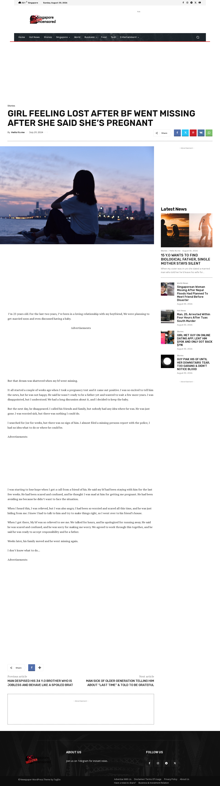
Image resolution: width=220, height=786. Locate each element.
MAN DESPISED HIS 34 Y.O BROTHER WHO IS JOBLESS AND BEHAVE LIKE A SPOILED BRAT (40, 683)
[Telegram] (191, 3)
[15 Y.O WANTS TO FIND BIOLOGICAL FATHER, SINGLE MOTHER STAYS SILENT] (186, 230)
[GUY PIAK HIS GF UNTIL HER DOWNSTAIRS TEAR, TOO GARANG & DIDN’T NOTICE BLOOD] (167, 361)
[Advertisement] (138, 21)
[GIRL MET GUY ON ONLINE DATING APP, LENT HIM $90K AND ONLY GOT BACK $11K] (167, 337)
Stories (11, 106)
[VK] (201, 132)
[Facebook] (183, 3)
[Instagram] (187, 3)
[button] (198, 37)
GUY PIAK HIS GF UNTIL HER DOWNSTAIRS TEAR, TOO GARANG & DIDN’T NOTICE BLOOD (193, 364)
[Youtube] (200, 3)
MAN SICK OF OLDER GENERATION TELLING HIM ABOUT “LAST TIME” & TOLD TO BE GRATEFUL (120, 683)
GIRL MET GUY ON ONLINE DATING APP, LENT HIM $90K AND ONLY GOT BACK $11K (194, 340)
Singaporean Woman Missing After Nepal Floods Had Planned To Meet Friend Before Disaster (192, 293)
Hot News (181, 311)
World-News (182, 283)
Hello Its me (18, 132)
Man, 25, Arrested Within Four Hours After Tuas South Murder (193, 317)
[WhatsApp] (209, 132)
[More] (39, 667)
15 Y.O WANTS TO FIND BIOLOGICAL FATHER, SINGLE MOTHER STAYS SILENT (185, 259)
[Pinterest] (193, 132)
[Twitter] (196, 3)
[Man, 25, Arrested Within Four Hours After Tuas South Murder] (167, 316)
